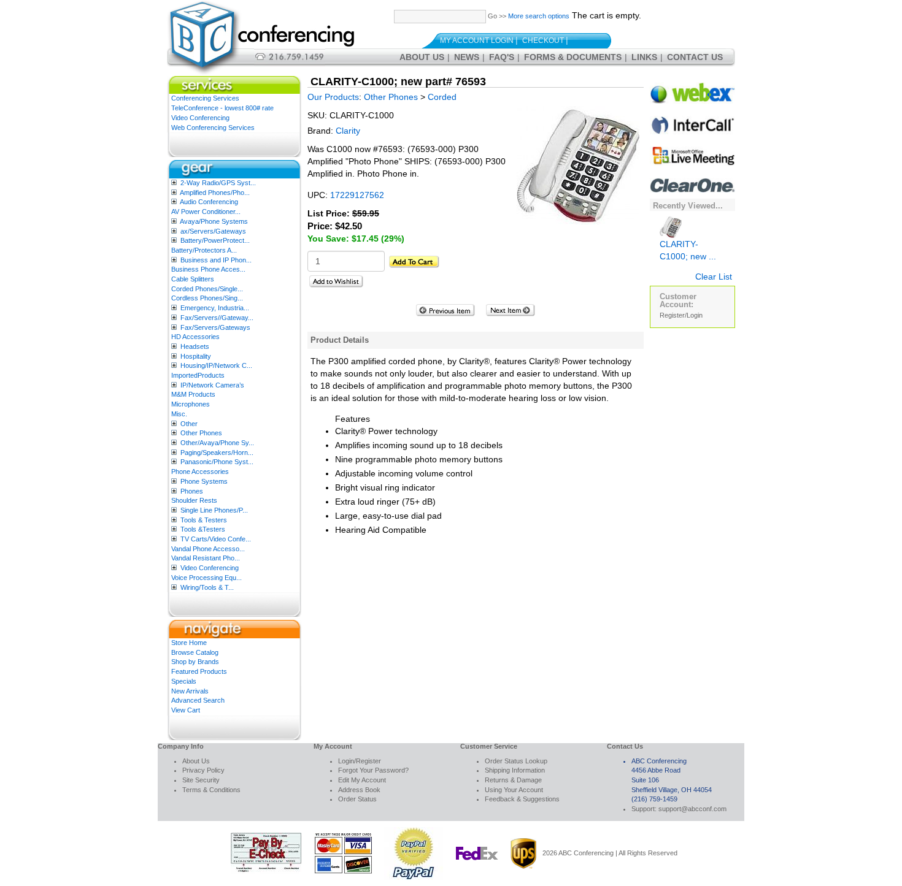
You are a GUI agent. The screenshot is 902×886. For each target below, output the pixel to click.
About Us (421, 57)
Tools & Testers (203, 520)
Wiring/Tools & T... (207, 587)
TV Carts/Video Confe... (215, 539)
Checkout (543, 40)
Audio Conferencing (209, 201)
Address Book (359, 789)
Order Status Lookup (516, 761)
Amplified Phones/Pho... (215, 192)
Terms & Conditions (211, 789)
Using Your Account (514, 789)
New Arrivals (190, 691)
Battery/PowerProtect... (215, 240)
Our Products (333, 97)
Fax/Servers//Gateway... (216, 317)
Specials (183, 681)
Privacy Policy (203, 770)
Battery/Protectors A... (204, 250)
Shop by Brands (195, 661)
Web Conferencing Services (213, 127)
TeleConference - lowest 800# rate (222, 108)
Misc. (179, 414)
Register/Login (681, 315)
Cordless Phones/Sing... (207, 298)
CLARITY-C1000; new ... (688, 250)
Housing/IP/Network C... (216, 365)
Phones (191, 491)
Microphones (190, 404)
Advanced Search (198, 700)
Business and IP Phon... (216, 260)
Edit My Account (362, 780)
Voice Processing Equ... (206, 577)
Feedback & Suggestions (522, 799)
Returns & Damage (513, 780)
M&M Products (193, 394)
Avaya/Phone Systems (214, 221)
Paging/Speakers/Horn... (216, 452)
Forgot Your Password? (373, 770)
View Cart (185, 710)
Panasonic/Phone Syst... (216, 461)
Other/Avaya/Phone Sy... (217, 442)
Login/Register (359, 761)
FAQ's (501, 57)
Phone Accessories (200, 471)
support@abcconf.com (692, 808)
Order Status (357, 799)
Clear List (713, 276)
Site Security (201, 780)
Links (644, 57)
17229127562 (357, 195)
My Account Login (477, 40)
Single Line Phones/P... (214, 510)
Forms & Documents (573, 57)
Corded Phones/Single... (207, 288)
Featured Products (199, 671)
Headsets (194, 346)
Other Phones (201, 433)
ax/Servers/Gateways (213, 231)
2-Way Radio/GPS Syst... (218, 182)
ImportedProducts (198, 375)
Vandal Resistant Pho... (205, 558)
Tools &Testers (202, 529)
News (466, 57)
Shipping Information (515, 770)
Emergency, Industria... (214, 307)
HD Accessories (195, 336)
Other (189, 423)
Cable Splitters (192, 279)
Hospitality (195, 356)
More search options (538, 16)
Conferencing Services (205, 98)
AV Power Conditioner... (206, 211)
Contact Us (695, 57)
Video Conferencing (200, 117)
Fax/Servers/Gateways (215, 327)
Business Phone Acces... (208, 269)
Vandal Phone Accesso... (208, 548)
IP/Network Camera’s (212, 385)
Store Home (189, 642)
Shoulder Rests (194, 500)
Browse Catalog (194, 652)
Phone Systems (204, 481)
